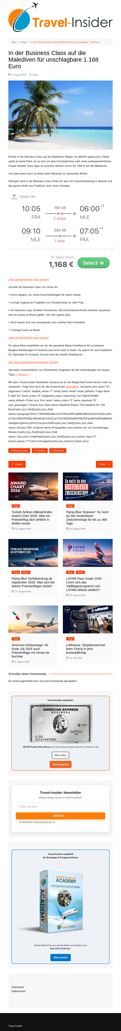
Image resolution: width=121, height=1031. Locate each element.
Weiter (102, 464)
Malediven (59, 450)
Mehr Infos (60, 755)
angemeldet (26, 681)
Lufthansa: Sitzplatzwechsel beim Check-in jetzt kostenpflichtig (85, 648)
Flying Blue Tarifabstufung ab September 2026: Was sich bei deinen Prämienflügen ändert (33, 582)
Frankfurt (40, 450)
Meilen (26, 572)
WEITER (60, 815)
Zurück (19, 464)
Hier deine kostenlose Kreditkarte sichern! (33, 362)
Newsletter (72, 386)
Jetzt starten (60, 957)
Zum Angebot (60, 764)
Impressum (18, 987)
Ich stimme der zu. (37, 822)
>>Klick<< (22, 374)
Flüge (35, 74)
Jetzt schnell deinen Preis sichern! (28, 279)
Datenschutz (19, 991)
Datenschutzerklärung (43, 822)
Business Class (20, 450)
